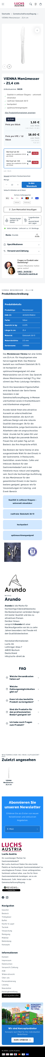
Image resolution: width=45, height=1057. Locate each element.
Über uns (6, 978)
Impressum (6, 960)
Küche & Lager (8, 924)
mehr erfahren (21, 1040)
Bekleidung (6, 941)
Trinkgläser (6, 917)
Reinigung (6, 934)
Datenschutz (7, 964)
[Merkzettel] (35, 4)
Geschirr (5, 910)
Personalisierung (9, 981)
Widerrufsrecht (8, 974)
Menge (6, 180)
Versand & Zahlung (10, 967)
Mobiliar (5, 938)
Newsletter (6, 988)
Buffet (4, 920)
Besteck (5, 913)
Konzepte (6, 945)
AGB (3, 971)
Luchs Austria (14, 1051)
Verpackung (7, 931)
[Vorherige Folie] (5, 67)
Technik (5, 927)
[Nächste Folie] (9, 67)
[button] (3, 4)
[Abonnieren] (37, 829)
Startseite (6, 14)
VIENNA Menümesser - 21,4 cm (15, 18)
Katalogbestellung (10, 992)
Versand (6, 176)
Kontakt (5, 957)
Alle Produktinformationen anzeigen (20, 113)
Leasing (5, 985)
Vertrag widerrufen (11, 995)
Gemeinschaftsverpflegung (24, 14)
